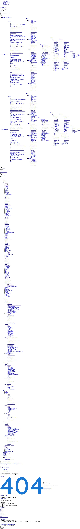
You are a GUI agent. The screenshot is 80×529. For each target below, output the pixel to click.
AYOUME (24, 24)
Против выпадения (66, 57)
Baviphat (16, 26)
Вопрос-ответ (3, 518)
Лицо (27, 18)
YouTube (6, 470)
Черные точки (33, 69)
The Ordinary (21, 77)
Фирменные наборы (75, 57)
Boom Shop (18, 28)
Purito (13, 68)
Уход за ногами (43, 62)
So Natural (17, 75)
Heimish (15, 46)
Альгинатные (33, 53)
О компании (2, 519)
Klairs (18, 55)
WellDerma (15, 84)
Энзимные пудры (33, 34)
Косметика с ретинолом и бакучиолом (33, 80)
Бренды (9, 21)
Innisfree (13, 51)
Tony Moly (21, 79)
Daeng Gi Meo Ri (8, 208)
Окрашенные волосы (66, 48)
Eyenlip (14, 40)
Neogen (11, 63)
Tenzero (11, 77)
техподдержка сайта (11, 524)
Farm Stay (12, 42)
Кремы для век (34, 45)
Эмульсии (33, 42)
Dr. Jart (6, 212)
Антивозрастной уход (11, 340)
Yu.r (11, 86)
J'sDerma (16, 53)
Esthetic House (20, 39)
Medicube (14, 60)
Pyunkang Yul (16, 68)
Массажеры (33, 84)
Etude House (7, 216)
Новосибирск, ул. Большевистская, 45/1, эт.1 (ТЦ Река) (11, 464)
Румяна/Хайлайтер (56, 49)
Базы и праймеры (56, 44)
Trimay (17, 80)
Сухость (32, 82)
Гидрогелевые (33, 51)
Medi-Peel (7, 247)
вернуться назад (48, 489)
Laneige (14, 57)
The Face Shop (16, 77)
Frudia (21, 42)
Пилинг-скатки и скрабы (34, 29)
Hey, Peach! (19, 46)
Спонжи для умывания (33, 38)
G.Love (11, 44)
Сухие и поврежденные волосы (67, 45)
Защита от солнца (33, 47)
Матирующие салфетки (33, 88)
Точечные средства (33, 75)
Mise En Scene (8, 250)
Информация (3, 514)
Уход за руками (43, 59)
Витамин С (33, 78)
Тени (55, 59)
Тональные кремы (56, 51)
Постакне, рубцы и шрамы (34, 73)
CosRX (14, 33)
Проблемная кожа (11, 343)
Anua (17, 24)
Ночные (32, 52)
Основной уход (31, 39)
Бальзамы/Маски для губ (56, 65)
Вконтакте (6, 469)
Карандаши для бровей (56, 54)
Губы (53, 61)
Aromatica (20, 24)
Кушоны (56, 45)
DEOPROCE (13, 36)
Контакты (5, 455)
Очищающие (33, 55)
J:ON (14, 53)
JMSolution (20, 53)
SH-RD (6, 274)
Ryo (11, 72)
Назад (6, 183)
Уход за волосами (65, 61)
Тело (38, 42)
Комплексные (33, 54)
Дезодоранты (45, 52)
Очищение (30, 20)
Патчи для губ (10, 419)
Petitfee (14, 67)
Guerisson (19, 44)
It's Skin (19, 51)
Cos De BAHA (8, 205)
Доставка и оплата (6, 453)
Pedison (11, 67)
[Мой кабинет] (1, 176)
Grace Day (15, 44)
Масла (65, 66)
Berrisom (14, 28)
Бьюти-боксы (74, 54)
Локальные (33, 57)
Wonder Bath (19, 84)
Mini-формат (5, 452)
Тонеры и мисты (34, 40)
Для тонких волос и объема (66, 50)
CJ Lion (17, 32)
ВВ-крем (56, 41)
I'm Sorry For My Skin (9, 232)
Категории (2, 507)
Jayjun (11, 53)
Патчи (32, 44)
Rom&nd (16, 71)
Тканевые (33, 49)
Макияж (51, 37)
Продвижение (3, 524)
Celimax (11, 32)
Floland (15, 42)
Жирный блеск (34, 71)
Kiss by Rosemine (13, 55)
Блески (55, 67)
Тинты (55, 70)
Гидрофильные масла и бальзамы (34, 22)
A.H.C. (11, 24)
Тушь (55, 58)
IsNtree (16, 51)
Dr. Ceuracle (22, 36)
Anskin (14, 24)
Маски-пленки (34, 58)
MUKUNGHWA (21, 61)
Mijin (17, 60)
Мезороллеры (33, 85)
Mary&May (15, 59)
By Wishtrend (7, 200)
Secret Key (15, 74)
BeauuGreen (15, 27)
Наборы (71, 51)
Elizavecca (12, 39)
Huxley (14, 47)
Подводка (56, 57)
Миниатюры (3, 513)
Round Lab (20, 71)
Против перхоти (65, 55)
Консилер (56, 46)
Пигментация (33, 64)
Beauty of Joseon (8, 194)
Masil (19, 59)
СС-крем (56, 42)
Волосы (60, 39)
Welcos (11, 84)
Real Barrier (12, 71)
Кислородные (33, 56)
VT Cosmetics (16, 82)
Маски (29, 48)
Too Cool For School (9, 290)
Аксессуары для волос (9, 445)
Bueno (22, 28)
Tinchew (14, 79)
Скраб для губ (10, 416)
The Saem (7, 281)
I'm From (12, 49)
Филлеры (66, 67)
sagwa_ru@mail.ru (5, 467)
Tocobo (17, 79)
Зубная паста (44, 57)
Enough (15, 39)
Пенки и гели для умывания (33, 27)
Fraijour (18, 42)
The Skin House (8, 283)
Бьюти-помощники (32, 83)
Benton (11, 28)
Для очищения (33, 86)
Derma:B (18, 36)
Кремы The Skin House (12, 286)
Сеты (74, 55)
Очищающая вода (11, 306)
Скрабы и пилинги (44, 48)
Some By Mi (21, 75)
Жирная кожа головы (66, 53)
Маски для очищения (33, 36)
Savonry (11, 74)
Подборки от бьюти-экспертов (11, 337)
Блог (1, 516)
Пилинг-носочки (45, 65)
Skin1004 (13, 75)
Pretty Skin (7, 263)
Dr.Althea (12, 35)
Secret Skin (19, 74)
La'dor (11, 57)
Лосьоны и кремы (45, 46)
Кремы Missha (10, 254)
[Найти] (0, 14)
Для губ (32, 59)
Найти (2, 527)
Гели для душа (45, 45)
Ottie (15, 65)
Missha (13, 61)
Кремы (32, 43)
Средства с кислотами (33, 77)
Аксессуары (33, 89)
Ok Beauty (12, 65)
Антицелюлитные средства (12, 374)
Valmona (12, 82)
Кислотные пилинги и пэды (34, 32)
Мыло (43, 56)
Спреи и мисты (45, 53)
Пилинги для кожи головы (66, 64)
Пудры (55, 47)
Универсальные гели (11, 371)
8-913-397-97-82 (3, 7)
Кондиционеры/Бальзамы (65, 59)
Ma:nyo (11, 59)
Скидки (2, 54)
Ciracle (14, 32)
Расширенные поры (11, 344)
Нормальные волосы (66, 43)
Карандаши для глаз (56, 56)
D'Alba (15, 35)
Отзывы (4, 454)
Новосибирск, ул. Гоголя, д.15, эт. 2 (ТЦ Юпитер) (11, 462)
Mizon (16, 61)
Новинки (6, 54)
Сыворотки (33, 41)
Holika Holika (7, 229)
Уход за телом (42, 44)
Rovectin (24, 71)
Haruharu (12, 46)
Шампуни (64, 41)
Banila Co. (12, 26)
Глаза (53, 52)
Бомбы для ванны (45, 58)
